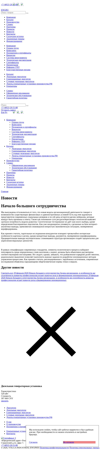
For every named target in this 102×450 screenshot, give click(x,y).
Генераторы (11, 86)
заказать (4, 401)
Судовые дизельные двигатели (20, 81)
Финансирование (14, 41)
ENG (3, 10)
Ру (6, 112)
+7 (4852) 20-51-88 (9, 4)
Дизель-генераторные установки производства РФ (29, 84)
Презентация (12, 65)
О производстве (13, 424)
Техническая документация (18, 60)
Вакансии (10, 55)
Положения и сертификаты (18, 53)
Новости (10, 31)
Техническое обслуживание (18, 95)
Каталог (10, 20)
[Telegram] (22, 4)
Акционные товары (15, 39)
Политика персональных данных (84, 448)
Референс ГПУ (13, 67)
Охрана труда (12, 48)
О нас (9, 422)
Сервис (9, 24)
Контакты (10, 34)
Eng (3, 112)
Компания (11, 17)
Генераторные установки (17, 431)
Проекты (10, 29)
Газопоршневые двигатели (18, 79)
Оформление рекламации (17, 93)
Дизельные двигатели (16, 76)
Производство (12, 22)
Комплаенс (11, 50)
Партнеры (11, 27)
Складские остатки (15, 36)
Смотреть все (7, 273)
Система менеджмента (16, 58)
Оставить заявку (8, 110)
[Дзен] (14, 4)
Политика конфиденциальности (54, 448)
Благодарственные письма (18, 70)
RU (7, 10)
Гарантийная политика (16, 98)
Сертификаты (12, 62)
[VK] (18, 4)
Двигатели (11, 408)
